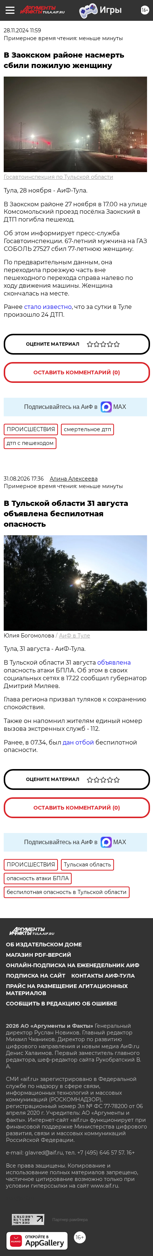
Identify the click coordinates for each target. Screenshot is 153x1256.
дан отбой (78, 742)
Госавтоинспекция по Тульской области (58, 177)
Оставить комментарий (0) (76, 372)
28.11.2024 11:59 (22, 30)
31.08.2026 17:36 (24, 478)
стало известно (48, 306)
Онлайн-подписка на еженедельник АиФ (72, 965)
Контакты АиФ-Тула (103, 975)
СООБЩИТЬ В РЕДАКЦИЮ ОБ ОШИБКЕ (61, 1003)
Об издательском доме (44, 944)
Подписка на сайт (35, 975)
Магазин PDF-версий (38, 955)
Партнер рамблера (70, 1219)
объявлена (114, 662)
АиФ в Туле (74, 635)
